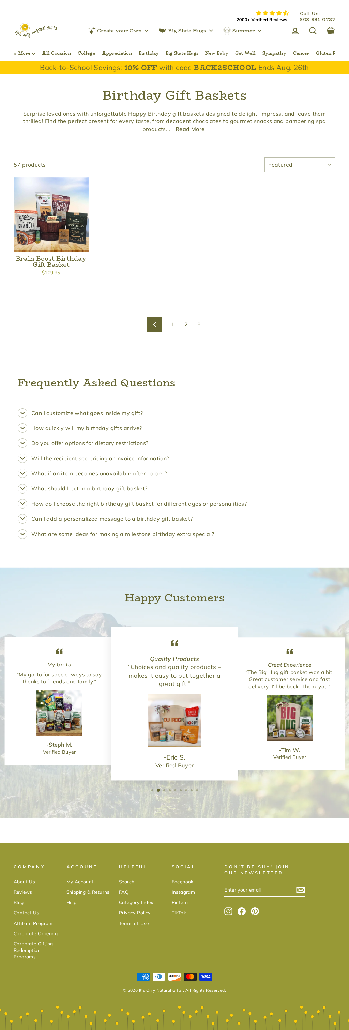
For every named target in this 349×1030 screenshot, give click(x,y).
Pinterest (182, 902)
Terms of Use (134, 923)
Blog (19, 902)
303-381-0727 (317, 19)
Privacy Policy (135, 912)
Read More (190, 129)
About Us (24, 881)
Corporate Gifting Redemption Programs (33, 950)
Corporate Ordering (36, 933)
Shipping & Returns (88, 892)
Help (71, 902)
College (86, 53)
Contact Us (26, 912)
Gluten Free (329, 53)
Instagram (183, 892)
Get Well (245, 53)
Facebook (183, 881)
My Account (80, 881)
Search (126, 881)
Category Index (136, 902)
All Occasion (56, 53)
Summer (243, 30)
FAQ (124, 892)
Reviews (23, 892)
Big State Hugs (187, 30)
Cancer (301, 53)
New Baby (216, 53)
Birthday (149, 53)
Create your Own (119, 30)
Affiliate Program (33, 923)
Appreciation (117, 53)
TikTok (179, 912)
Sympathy (274, 53)
